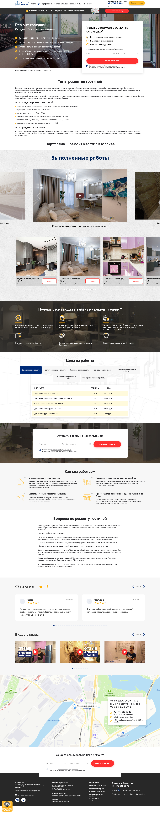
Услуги (33, 4)
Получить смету (117, 11)
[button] (133, 586)
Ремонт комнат (29, 71)
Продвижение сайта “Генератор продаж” (27, 790)
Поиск (87, 4)
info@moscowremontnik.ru (123, 717)
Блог (81, 4)
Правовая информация (22, 784)
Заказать (122, 393)
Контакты (55, 4)
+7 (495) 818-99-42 (115, 3)
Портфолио (45, 4)
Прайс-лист (73, 4)
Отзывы (64, 4)
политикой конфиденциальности (108, 66)
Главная (18, 71)
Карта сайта (140, 794)
